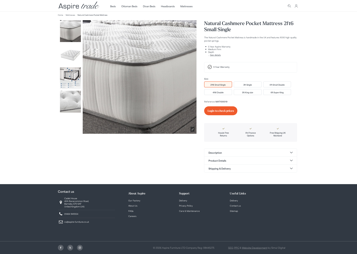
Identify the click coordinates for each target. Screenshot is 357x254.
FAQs (131, 211)
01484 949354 (71, 213)
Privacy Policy (186, 205)
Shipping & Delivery (219, 168)
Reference (209, 101)
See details (215, 55)
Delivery (183, 200)
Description (215, 152)
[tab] (250, 152)
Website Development (254, 247)
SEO (230, 247)
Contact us (235, 205)
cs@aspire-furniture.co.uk (76, 221)
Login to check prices (221, 111)
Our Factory (134, 200)
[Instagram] (80, 248)
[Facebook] (61, 248)
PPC (236, 247)
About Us (132, 205)
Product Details (217, 160)
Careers (132, 216)
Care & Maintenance (189, 211)
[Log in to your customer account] (296, 6)
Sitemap (234, 211)
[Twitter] (70, 248)
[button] (192, 129)
